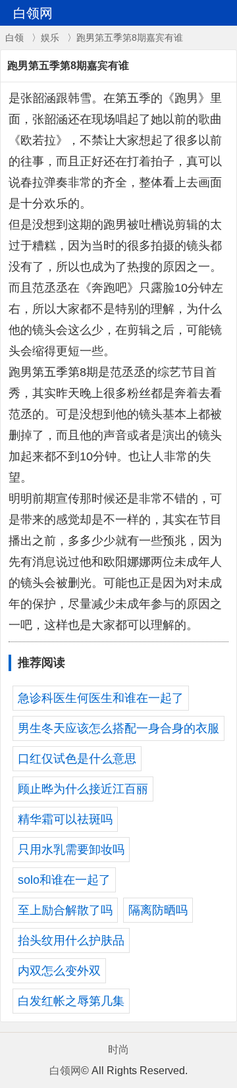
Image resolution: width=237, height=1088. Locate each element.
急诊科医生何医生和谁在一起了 (101, 698)
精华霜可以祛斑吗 (65, 819)
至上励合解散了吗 (65, 910)
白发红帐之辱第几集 (71, 1001)
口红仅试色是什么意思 (77, 758)
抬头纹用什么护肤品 (71, 940)
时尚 (118, 1049)
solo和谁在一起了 (64, 879)
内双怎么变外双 (59, 970)
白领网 (65, 1070)
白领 (14, 37)
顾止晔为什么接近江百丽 (83, 789)
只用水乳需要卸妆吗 (71, 849)
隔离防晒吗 (158, 910)
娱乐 (50, 37)
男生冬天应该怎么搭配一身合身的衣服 (118, 728)
